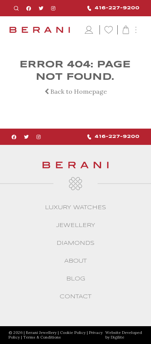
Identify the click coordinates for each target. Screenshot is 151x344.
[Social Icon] (28, 8)
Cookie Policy (73, 332)
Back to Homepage (78, 91)
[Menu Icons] (90, 30)
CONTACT (75, 296)
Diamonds (75, 243)
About (75, 261)
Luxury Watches (75, 207)
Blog (75, 279)
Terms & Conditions (42, 337)
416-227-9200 (116, 8)
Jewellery (75, 225)
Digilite (117, 337)
